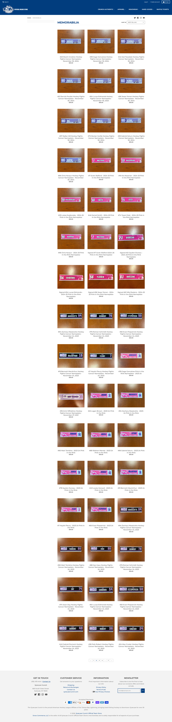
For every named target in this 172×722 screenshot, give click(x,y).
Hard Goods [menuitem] (147, 9)
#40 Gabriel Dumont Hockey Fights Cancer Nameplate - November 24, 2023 (71, 646)
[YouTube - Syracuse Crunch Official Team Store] (144, 18)
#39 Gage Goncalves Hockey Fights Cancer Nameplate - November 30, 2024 (101, 59)
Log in (146, 2)
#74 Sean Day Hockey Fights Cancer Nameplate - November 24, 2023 (71, 607)
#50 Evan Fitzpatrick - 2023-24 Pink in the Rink (101, 527)
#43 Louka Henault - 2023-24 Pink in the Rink (101, 489)
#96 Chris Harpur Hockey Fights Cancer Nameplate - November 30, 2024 (71, 178)
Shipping (71, 685)
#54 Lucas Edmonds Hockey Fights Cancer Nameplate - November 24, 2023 (101, 607)
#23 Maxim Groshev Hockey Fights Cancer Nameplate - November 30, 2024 (71, 59)
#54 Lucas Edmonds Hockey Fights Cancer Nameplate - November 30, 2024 (101, 99)
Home (29, 18)
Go (143, 690)
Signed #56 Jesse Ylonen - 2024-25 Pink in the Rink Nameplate (101, 293)
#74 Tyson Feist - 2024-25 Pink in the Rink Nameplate (131, 216)
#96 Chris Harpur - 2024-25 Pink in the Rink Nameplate (71, 254)
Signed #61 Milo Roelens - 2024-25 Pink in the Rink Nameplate (131, 293)
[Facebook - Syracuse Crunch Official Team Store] (138, 18)
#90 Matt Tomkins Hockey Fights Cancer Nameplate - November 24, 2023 (71, 567)
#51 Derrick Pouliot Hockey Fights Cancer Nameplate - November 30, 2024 (71, 99)
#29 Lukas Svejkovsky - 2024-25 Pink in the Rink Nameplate (71, 216)
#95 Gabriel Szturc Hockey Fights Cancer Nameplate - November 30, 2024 (131, 138)
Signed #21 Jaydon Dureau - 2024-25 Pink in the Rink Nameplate (131, 255)
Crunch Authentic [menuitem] (105, 9)
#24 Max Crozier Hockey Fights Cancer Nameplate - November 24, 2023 (131, 646)
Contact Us (46, 681)
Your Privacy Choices (102, 692)
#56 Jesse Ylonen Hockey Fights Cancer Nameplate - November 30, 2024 (131, 99)
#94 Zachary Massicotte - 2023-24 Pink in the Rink (131, 412)
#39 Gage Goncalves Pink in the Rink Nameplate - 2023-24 (131, 372)
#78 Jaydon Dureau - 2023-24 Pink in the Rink (71, 489)
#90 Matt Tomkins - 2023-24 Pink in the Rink (71, 452)
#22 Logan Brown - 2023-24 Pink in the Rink (101, 412)
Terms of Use (101, 689)
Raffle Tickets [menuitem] (163, 9)
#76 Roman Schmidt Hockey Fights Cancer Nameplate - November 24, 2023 (101, 334)
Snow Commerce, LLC (41, 715)
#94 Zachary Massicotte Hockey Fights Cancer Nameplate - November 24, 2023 (71, 334)
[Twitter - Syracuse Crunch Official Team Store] (135, 18)
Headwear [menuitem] (133, 9)
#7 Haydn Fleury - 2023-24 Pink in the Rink (71, 527)
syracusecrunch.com (71, 692)
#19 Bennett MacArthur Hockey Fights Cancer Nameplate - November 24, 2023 (71, 373)
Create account (155, 2)
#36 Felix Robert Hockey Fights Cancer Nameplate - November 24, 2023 (101, 646)
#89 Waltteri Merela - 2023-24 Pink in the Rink (101, 452)
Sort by (123, 22)
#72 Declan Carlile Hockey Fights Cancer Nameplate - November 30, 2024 (101, 138)
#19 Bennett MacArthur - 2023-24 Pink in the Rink (131, 489)
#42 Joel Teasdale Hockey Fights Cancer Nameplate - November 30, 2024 (131, 59)
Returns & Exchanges (71, 687)
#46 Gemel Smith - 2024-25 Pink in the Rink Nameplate (101, 216)
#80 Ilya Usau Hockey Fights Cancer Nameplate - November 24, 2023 (101, 567)
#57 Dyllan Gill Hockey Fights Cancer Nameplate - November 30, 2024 (71, 138)
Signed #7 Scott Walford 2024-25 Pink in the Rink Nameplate (101, 254)
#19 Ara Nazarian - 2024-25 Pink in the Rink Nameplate (131, 177)
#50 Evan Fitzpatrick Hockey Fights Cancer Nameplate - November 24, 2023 (131, 334)
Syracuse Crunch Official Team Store (89, 713)
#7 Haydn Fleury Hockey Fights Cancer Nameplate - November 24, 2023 (101, 373)
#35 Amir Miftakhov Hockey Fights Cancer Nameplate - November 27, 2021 (71, 413)
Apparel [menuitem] (121, 9)
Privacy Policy (101, 687)
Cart (167, 2)
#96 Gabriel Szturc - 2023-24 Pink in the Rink (131, 452)
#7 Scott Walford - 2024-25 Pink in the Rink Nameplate (101, 177)
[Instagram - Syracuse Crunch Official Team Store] (141, 18)
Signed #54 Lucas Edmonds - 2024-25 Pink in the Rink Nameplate (71, 294)
